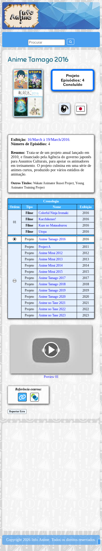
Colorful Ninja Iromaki (53, 213)
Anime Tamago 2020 (52, 297)
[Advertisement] (51, 476)
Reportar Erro (17, 411)
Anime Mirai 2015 (51, 272)
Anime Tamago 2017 (52, 278)
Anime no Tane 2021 (52, 303)
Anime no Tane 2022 (52, 309)
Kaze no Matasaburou (53, 225)
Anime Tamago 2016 (52, 239)
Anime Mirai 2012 (51, 253)
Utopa (43, 232)
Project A (45, 247)
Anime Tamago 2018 (52, 284)
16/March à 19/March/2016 (48, 140)
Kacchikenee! (47, 219)
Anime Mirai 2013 (51, 259)
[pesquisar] (70, 42)
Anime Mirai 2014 (51, 265)
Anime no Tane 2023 (52, 315)
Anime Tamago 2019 (52, 290)
